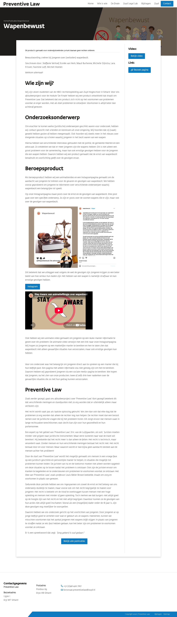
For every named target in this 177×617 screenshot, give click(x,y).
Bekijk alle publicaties (74, 541)
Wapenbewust (23, 21)
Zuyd (156, 4)
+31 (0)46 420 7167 (72, 586)
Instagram (33, 287)
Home (91, 4)
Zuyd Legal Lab (130, 4)
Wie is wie (102, 4)
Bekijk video (137, 56)
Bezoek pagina (141, 70)
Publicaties (13, 21)
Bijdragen (146, 4)
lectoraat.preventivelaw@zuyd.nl (79, 590)
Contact (167, 4)
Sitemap (166, 614)
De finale (115, 4)
